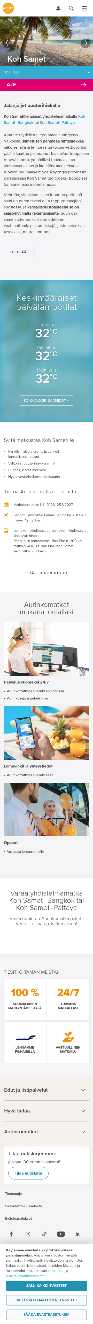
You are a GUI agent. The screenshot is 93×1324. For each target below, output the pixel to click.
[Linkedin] (77, 1234)
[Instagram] (28, 1234)
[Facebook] (11, 1234)
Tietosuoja (13, 1194)
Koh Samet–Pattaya (57, 122)
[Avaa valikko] (84, 8)
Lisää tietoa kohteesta (45, 573)
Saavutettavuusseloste (23, 1206)
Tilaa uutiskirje (28, 1173)
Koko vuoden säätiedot (45, 401)
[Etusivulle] (8, 8)
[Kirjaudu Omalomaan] (58, 8)
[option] (46, 41)
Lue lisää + (19, 252)
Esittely (12, 72)
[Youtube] (61, 1234)
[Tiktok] (44, 1234)
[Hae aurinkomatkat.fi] (71, 8)
